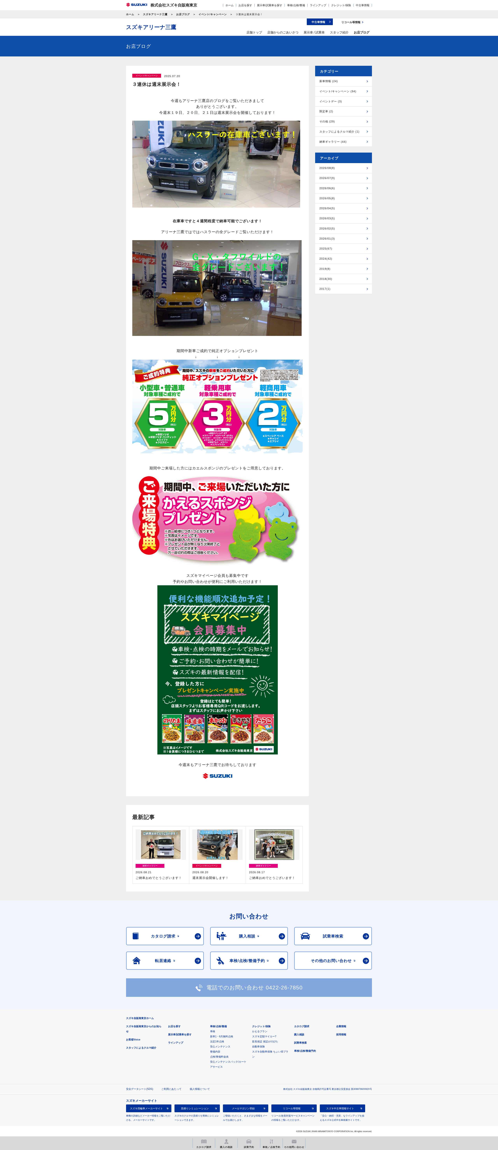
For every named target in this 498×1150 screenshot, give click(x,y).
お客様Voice (133, 1039)
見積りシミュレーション (195, 1108)
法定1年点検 (217, 1041)
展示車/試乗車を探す (269, 5)
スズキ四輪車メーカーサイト (146, 1108)
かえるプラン (259, 1031)
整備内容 (215, 1051)
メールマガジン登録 (243, 1108)
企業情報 (341, 1026)
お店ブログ (183, 14)
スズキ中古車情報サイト (340, 1108)
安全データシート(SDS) (139, 1089)
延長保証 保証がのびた (265, 1041)
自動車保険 (258, 1046)
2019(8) (325, 268)
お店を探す (245, 5)
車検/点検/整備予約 (305, 1050)
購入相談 (299, 1034)
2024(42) (325, 258)
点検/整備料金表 (219, 1056)
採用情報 (341, 1034)
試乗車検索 (300, 1042)
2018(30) (325, 278)
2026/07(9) (327, 178)
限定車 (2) (326, 111)
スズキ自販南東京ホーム (140, 1018)
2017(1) (325, 288)
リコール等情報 (292, 1108)
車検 (212, 1031)
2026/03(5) (327, 218)
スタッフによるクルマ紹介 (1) (339, 131)
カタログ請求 (301, 1026)
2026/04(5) (327, 208)
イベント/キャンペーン (213, 14)
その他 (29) (327, 121)
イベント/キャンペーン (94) (337, 91)
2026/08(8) (327, 168)
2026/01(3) (327, 238)
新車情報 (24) (328, 81)
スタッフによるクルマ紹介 (141, 1047)
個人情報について (200, 1089)
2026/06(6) (327, 188)
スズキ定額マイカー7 (264, 1036)
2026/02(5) (327, 228)
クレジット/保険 (341, 5)
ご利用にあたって (171, 1089)
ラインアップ (318, 5)
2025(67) (325, 248)
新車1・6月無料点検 (221, 1036)
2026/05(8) (327, 198)
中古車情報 (362, 5)
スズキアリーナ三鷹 (155, 14)
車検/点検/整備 (296, 5)
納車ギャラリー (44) (333, 141)
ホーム (229, 5)
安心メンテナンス (220, 1046)
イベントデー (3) (330, 101)
